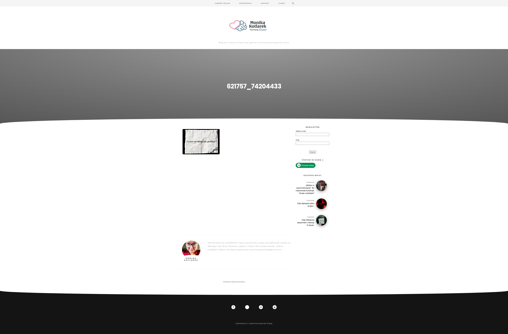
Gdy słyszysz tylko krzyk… (305, 204)
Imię (297, 140)
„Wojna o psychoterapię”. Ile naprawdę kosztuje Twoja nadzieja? (305, 189)
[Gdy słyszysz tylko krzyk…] (321, 204)
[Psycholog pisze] (254, 26)
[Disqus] (235, 197)
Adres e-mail (301, 131)
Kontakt (265, 3)
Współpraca (245, 3)
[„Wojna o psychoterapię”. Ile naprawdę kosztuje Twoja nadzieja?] (321, 185)
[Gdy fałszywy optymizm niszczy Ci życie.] (321, 220)
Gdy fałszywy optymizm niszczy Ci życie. (305, 222)
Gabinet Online (222, 3)
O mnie (281, 3)
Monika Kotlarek (191, 259)
